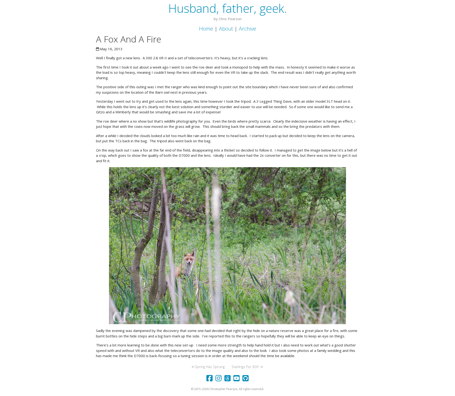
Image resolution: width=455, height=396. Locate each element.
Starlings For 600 (247, 366)
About (226, 28)
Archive (247, 28)
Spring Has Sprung (208, 366)
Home (206, 28)
